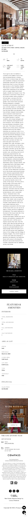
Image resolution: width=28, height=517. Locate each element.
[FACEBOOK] (10, 491)
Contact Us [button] (14, 425)
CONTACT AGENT (14, 291)
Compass (15, 464)
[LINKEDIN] (14, 491)
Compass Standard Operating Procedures (14, 460)
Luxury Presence (14, 500)
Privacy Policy (20, 508)
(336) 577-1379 (14, 281)
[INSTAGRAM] (17, 491)
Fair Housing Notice (13, 459)
